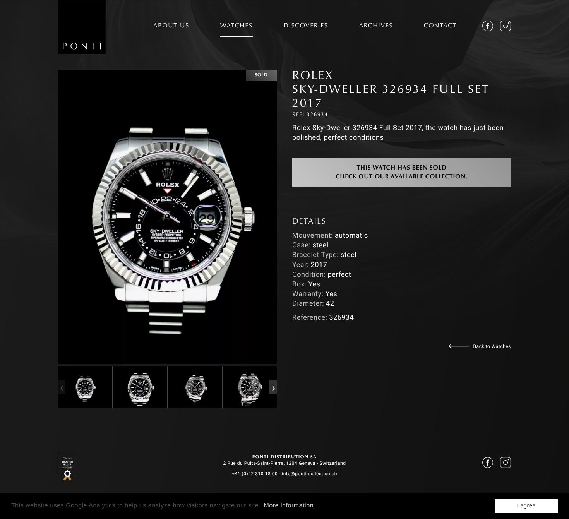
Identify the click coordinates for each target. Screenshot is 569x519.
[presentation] (61, 387)
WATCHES (236, 26)
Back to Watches (492, 346)
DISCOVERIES (306, 26)
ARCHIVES (376, 26)
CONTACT (440, 26)
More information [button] (289, 505)
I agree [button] (526, 506)
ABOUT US (171, 26)
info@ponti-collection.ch (309, 473)
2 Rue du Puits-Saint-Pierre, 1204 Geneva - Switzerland (284, 463)
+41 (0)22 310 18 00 (255, 473)
